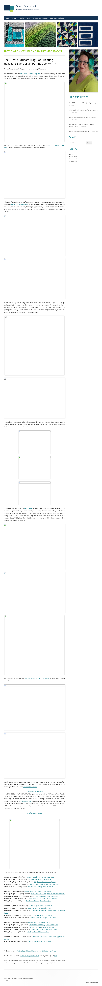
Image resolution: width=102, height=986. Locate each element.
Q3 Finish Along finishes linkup (29, 956)
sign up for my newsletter (19, 204)
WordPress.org (73, 161)
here (55, 956)
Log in (71, 154)
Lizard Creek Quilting (50, 929)
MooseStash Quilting (35, 887)
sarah (59, 963)
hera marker (28, 508)
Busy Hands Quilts (34, 908)
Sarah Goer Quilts (26, 6)
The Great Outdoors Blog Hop (30, 74)
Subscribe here (26, 801)
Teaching (22, 18)
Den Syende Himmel (32, 901)
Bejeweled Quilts (40, 896)
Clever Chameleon (52, 896)
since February (54, 145)
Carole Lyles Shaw (35, 927)
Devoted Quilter (48, 887)
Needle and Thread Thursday (28, 951)
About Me (14, 18)
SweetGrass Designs (44, 891)
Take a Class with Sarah (40, 18)
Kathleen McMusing (39, 937)
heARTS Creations (34, 941)
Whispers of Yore (43, 932)
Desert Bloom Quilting (37, 884)
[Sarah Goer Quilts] (9, 13)
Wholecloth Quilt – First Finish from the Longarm (83, 110)
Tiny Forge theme (29, 978)
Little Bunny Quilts (52, 925)
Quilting (12, 960)
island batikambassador (30, 963)
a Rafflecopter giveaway (34, 813)
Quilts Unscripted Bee (57, 18)
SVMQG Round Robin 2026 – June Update (81, 103)
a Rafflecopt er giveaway (35, 791)
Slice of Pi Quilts (46, 941)
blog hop (38, 960)
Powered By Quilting (48, 882)
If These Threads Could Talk (56, 894)
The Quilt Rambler (46, 906)
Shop (28, 18)
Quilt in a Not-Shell (37, 929)
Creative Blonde (49, 877)
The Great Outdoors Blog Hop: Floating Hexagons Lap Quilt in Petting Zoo (28, 61)
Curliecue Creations (44, 922)
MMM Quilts (52, 910)
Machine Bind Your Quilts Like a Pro (37, 678)
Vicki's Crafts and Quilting (37, 925)
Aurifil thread (31, 960)
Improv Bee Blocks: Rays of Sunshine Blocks (82, 117)
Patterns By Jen (46, 879)
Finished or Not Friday (49, 951)
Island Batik (19, 963)
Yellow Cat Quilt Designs (35, 877)
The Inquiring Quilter (40, 910)
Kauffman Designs (51, 898)
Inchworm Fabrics (38, 915)
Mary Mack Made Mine (38, 894)
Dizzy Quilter (52, 918)
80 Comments (51, 64)
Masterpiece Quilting (48, 927)
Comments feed (74, 159)
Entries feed (73, 156)
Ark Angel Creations (34, 879)
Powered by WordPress (90, 982)
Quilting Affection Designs (38, 918)
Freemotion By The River (37, 898)
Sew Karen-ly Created (52, 884)
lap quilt (41, 963)
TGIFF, (17, 951)
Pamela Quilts (32, 922)
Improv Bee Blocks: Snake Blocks (79, 131)
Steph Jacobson (32, 932)
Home (7, 18)
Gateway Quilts (34, 906)
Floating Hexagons (55, 960)
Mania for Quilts (46, 908)
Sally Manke (38, 882)
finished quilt (46, 960)
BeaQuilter (48, 915)
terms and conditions (30, 787)
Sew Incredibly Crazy (30, 891)
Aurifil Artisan (23, 960)
